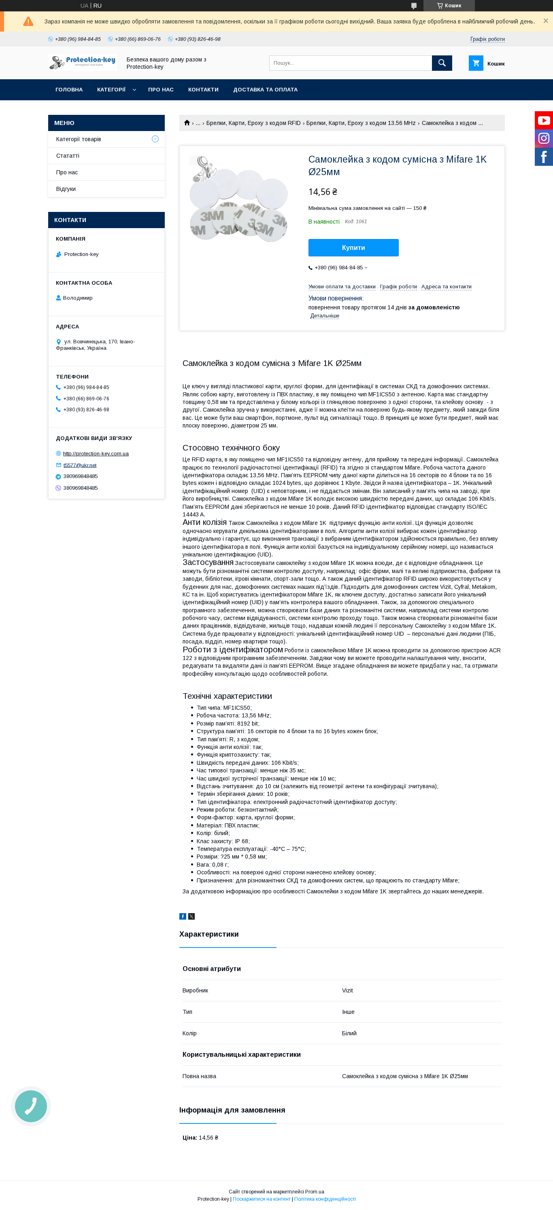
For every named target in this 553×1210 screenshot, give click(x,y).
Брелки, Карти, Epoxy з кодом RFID (253, 123)
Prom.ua (314, 1192)
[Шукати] (442, 63)
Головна (69, 90)
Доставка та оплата (265, 90)
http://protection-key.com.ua (96, 454)
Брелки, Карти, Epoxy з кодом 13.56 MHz (361, 123)
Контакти (203, 90)
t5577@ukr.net (80, 465)
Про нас (161, 90)
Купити (353, 247)
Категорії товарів (78, 139)
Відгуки (66, 189)
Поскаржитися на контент (262, 1199)
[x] (191, 917)
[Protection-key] (82, 69)
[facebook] (182, 917)
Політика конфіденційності (325, 1199)
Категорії (111, 90)
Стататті (67, 155)
